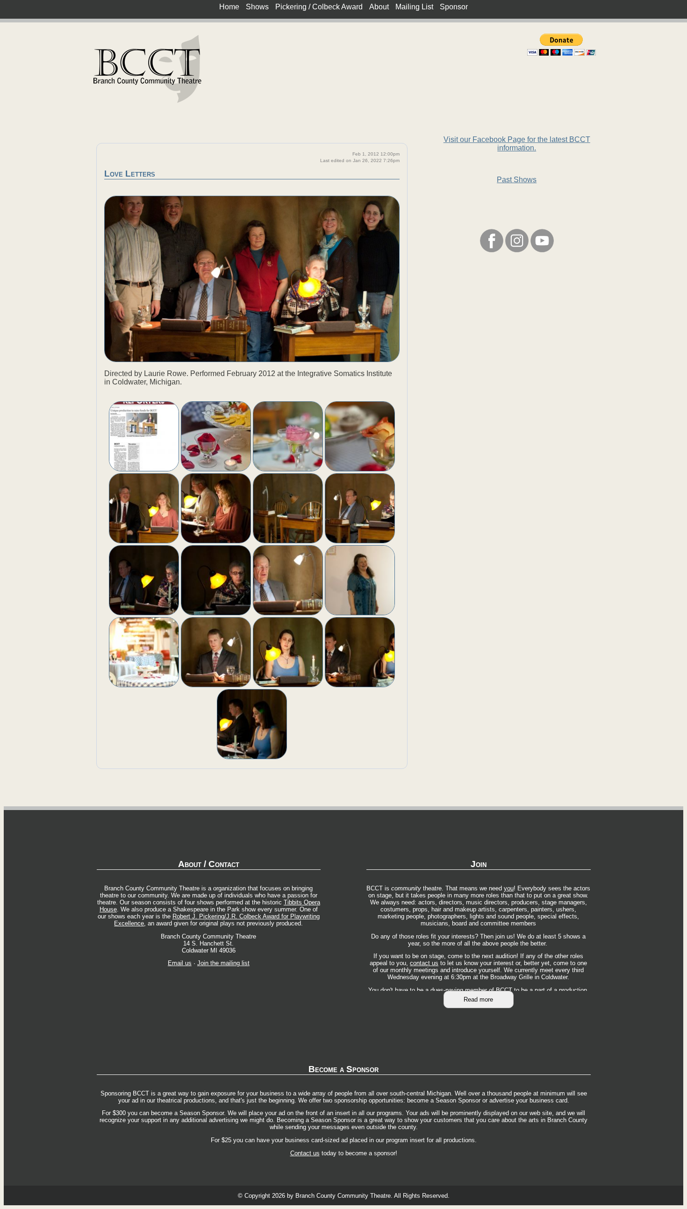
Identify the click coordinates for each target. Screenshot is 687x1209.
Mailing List (414, 7)
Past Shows (517, 180)
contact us (424, 963)
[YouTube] (542, 250)
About (379, 7)
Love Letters (129, 173)
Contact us (305, 1153)
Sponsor (454, 7)
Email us (180, 963)
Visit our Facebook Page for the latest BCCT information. (517, 143)
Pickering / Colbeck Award (319, 7)
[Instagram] (517, 250)
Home (229, 7)
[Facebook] (491, 250)
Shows (257, 7)
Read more (478, 999)
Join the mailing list (223, 963)
